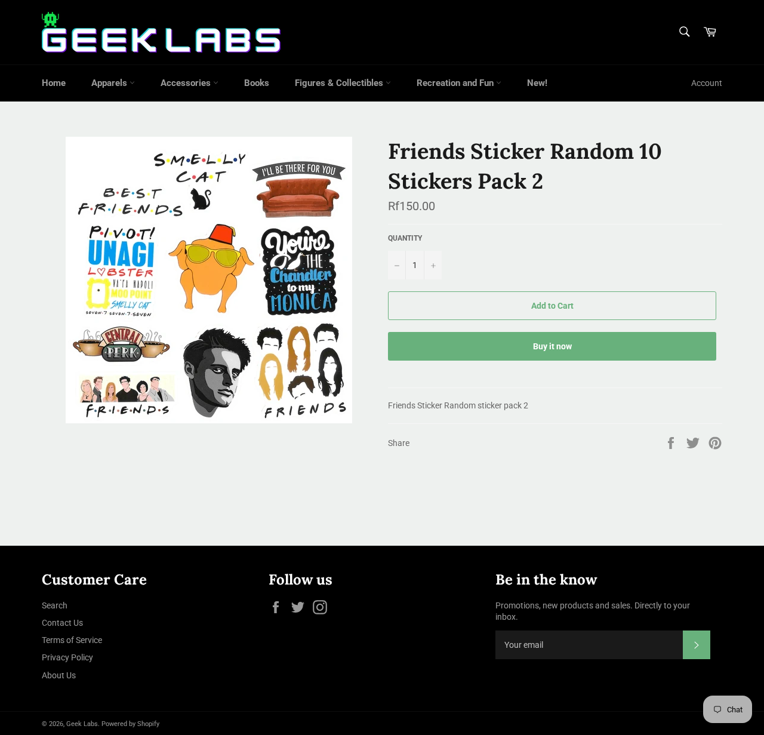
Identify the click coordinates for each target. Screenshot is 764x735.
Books (256, 83)
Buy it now (552, 346)
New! (537, 83)
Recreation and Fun (456, 83)
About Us (59, 675)
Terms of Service (72, 640)
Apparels (110, 83)
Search (54, 605)
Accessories (187, 83)
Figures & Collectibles (340, 83)
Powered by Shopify (130, 724)
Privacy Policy (67, 657)
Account (706, 83)
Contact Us (62, 623)
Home (54, 83)
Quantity (405, 238)
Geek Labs (82, 724)
